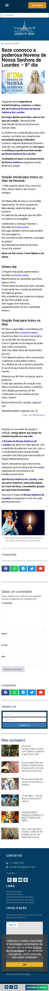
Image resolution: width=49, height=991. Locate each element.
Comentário (7, 603)
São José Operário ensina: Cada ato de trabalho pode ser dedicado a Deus (32, 833)
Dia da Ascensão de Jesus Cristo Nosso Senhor (32, 782)
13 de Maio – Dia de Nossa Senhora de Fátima (32, 798)
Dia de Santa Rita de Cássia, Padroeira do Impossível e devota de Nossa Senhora (32, 766)
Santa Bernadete (20, 275)
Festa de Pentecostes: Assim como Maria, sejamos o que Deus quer (33, 750)
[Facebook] (6, 987)
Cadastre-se (24, 725)
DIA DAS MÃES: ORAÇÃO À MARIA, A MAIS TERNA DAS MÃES (32, 816)
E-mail (5, 645)
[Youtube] (16, 987)
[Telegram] (26, 880)
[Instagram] (11, 987)
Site (3, 656)
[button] (7, 5)
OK (25, 964)
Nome (5, 633)
